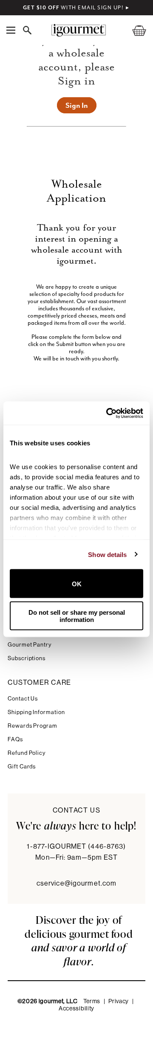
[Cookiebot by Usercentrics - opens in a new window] (108, 413)
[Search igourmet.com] (29, 30)
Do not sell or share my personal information (76, 615)
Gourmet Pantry (29, 644)
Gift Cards (22, 766)
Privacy (118, 1001)
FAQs (15, 739)
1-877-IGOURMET (76, 846)
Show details (107, 554)
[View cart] (134, 30)
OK (77, 583)
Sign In (76, 105)
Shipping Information (36, 712)
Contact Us (23, 698)
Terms (92, 1001)
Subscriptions (26, 658)
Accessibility (76, 1009)
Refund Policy (26, 753)
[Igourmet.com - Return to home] (78, 30)
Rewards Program (32, 726)
